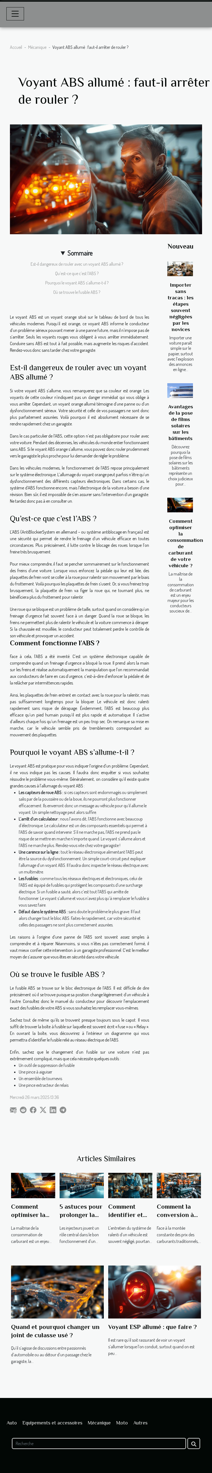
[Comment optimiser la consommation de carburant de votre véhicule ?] (180, 505)
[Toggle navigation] (15, 13)
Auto (12, 1423)
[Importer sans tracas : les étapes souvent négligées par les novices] (180, 269)
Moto (122, 1423)
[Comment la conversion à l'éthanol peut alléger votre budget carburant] (179, 1185)
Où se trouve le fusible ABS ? (76, 292)
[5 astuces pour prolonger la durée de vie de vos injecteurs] (82, 1185)
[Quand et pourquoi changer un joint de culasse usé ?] (57, 1291)
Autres (140, 1423)
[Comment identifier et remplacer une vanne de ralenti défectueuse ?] (130, 1185)
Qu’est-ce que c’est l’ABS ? (77, 273)
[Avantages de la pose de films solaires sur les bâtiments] (180, 390)
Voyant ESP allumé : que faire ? (152, 1326)
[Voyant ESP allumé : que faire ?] (154, 1291)
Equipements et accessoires (52, 1423)
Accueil (16, 47)
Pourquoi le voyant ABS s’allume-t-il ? (76, 283)
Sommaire (80, 253)
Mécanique (37, 47)
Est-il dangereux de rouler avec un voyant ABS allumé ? (77, 264)
